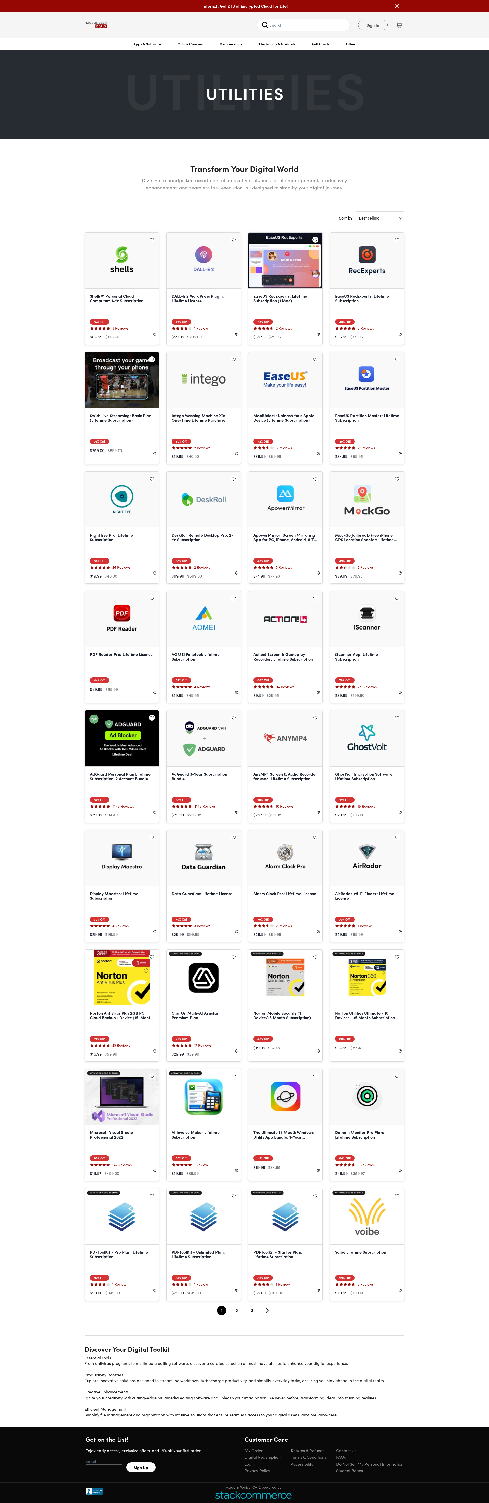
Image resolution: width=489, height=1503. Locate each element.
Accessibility (302, 1464)
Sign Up (141, 1467)
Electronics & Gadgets (277, 43)
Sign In (372, 25)
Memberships (230, 43)
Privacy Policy (257, 1470)
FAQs (341, 1457)
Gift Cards (321, 43)
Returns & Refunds (307, 1450)
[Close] (397, 6)
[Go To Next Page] (267, 1310)
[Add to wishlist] (152, 240)
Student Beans (349, 1470)
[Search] (265, 25)
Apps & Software (147, 43)
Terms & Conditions (308, 1457)
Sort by (345, 218)
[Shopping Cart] (399, 25)
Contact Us (346, 1450)
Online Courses (190, 43)
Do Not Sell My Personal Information (369, 1464)
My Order (253, 1450)
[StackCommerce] (253, 1495)
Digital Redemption (262, 1457)
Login (249, 1464)
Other (351, 43)
